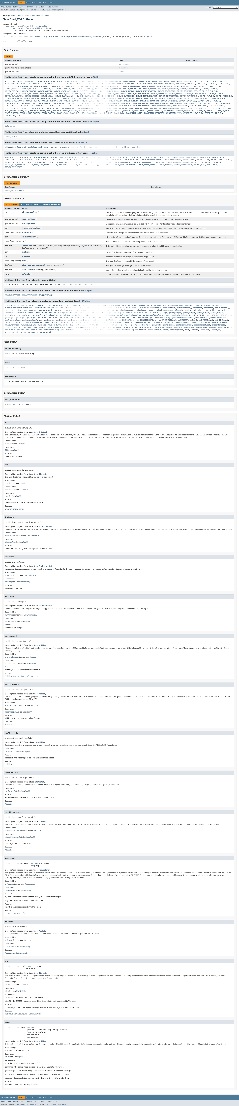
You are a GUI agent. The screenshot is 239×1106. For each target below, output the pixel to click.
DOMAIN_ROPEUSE (109, 98)
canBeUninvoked (35, 147)
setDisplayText (146, 327)
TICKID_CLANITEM (130, 160)
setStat (20, 330)
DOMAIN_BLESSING (214, 86)
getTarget (9, 318)
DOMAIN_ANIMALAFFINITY (110, 86)
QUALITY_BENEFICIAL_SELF (126, 111)
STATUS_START (55, 160)
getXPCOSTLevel (206, 320)
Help (51, 3)
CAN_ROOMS (201, 84)
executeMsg (100, 313)
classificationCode (31, 228)
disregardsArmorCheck (68, 313)
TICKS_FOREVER (48, 113)
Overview (5, 3)
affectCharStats (175, 305)
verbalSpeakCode (44, 332)
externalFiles (140, 313)
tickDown (125, 147)
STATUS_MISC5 (164, 157)
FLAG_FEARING (190, 103)
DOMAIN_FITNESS (99, 94)
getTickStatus (200, 318)
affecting (189, 305)
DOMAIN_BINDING (198, 86)
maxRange (26, 252)
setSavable (10, 330)
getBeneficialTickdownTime (45, 315)
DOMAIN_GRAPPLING (159, 94)
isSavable (157, 322)
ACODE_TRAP (10, 84)
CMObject (14, 36)
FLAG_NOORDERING (180, 106)
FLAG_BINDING (58, 103)
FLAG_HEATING (11, 106)
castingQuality (83, 310)
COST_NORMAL (223, 84)
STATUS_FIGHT (95, 157)
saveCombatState (82, 327)
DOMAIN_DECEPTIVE (80, 91)
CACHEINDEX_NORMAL (114, 84)
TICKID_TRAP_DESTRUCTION (205, 165)
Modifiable (60, 36)
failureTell (154, 313)
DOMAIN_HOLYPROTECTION (195, 94)
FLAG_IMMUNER (36, 106)
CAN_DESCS (158, 84)
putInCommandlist (13, 327)
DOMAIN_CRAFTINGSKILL (190, 89)
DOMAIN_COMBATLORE (95, 89)
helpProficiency (12, 322)
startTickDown (154, 330)
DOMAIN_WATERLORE (169, 101)
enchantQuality (29, 237)
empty (46, 147)
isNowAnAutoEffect (142, 322)
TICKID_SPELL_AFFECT (146, 165)
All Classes (53, 7)
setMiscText (201, 327)
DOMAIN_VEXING (115, 101)
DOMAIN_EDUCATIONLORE (187, 91)
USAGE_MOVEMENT (105, 113)
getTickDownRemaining (160, 318)
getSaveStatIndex (200, 315)
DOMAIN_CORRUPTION (151, 89)
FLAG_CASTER (71, 103)
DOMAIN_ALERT (58, 86)
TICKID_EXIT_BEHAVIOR (221, 160)
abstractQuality (29, 212)
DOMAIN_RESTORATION (72, 98)
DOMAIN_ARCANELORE (131, 86)
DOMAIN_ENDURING (12, 94)
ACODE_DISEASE (71, 81)
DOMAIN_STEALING (200, 98)
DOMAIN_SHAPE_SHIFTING (146, 98)
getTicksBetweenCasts (182, 318)
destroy (52, 313)
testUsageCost (176, 330)
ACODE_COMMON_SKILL (27, 81)
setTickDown (31, 330)
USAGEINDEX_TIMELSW (213, 113)
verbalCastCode (12, 332)
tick (24, 270)
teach (165, 330)
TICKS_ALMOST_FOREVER (30, 113)
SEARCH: (209, 7)
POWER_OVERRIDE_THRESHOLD (75, 111)
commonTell (209, 310)
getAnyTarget (175, 313)
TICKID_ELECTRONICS (172, 160)
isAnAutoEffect (67, 147)
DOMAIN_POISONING (224, 96)
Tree (28, 3)
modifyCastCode (61, 325)
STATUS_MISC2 (122, 157)
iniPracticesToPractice (62, 322)
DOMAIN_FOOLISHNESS (117, 94)
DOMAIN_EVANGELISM (48, 94)
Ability (5, 36)
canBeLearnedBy (222, 308)
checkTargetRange (165, 310)
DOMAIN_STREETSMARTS (14, 101)
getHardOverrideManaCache (83, 315)
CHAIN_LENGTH (11, 136)
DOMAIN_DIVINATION (166, 91)
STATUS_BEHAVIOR (41, 157)
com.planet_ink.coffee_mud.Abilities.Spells (30, 16)
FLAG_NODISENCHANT (141, 106)
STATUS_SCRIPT (40, 160)
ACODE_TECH (200, 81)
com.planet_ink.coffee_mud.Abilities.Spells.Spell (31, 28)
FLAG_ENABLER (176, 103)
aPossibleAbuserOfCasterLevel (19, 308)
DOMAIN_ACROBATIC (42, 86)
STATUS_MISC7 (192, 157)
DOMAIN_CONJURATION (132, 89)
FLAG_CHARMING (96, 103)
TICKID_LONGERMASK (121, 162)
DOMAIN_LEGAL (47, 96)
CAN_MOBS (191, 84)
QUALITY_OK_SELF (221, 111)
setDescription (130, 327)
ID (23, 241)
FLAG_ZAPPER (10, 111)
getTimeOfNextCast (217, 318)
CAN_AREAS (147, 84)
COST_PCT (9, 86)
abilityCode (10, 305)
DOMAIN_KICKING (32, 96)
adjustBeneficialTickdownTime (67, 305)
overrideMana (94, 325)
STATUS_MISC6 (178, 157)
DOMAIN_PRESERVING (13, 98)
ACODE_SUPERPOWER (185, 81)
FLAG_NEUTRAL (125, 106)
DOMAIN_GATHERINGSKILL (138, 94)
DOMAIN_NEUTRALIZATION (146, 96)
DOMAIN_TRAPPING (71, 101)
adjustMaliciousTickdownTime (135, 305)
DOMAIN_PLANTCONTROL (168, 96)
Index (45, 3)
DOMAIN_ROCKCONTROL (91, 98)
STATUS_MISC (108, 157)
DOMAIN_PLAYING (207, 96)
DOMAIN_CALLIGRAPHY (53, 89)
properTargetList (202, 325)
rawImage (27, 327)
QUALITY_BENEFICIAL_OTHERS (101, 111)
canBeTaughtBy (29, 310)
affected (9, 147)
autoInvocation (67, 308)
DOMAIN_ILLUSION (215, 94)
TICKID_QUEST (197, 162)
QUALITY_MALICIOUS (184, 111)
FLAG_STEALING (51, 108)
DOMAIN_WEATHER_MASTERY (209, 101)
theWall (122, 72)
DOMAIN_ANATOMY (91, 86)
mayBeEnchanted (12, 325)
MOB (30, 246)
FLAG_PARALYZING (216, 106)
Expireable (49, 36)
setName (212, 327)
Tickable (97, 36)
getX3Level (73, 320)
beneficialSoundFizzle (103, 308)
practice (125, 325)
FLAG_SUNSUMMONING (84, 108)
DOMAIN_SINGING (184, 98)
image (46, 322)
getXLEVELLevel (110, 320)
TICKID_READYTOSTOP (214, 162)
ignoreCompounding (33, 322)
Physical (85, 246)
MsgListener (71, 36)
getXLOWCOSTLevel (127, 320)
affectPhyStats (203, 305)
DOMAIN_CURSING (29, 91)
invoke (25, 246)
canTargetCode (28, 224)
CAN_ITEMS (180, 84)
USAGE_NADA (119, 113)
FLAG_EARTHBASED (140, 103)
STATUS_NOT (205, 157)
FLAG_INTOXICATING (52, 106)
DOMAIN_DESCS (113, 91)
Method (33, 10)
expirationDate (125, 313)
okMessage (26, 265)
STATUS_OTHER (218, 157)
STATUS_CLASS (57, 157)
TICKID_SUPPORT (165, 165)
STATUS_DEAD (70, 157)
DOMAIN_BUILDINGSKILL (32, 89)
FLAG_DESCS (126, 103)
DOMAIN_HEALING (176, 94)
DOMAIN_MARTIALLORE (64, 96)
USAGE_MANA (91, 113)
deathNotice (124, 68)
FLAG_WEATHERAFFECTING (221, 108)
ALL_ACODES (22, 84)
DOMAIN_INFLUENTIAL (14, 96)
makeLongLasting (182, 322)
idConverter (10, 126)
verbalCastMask (28, 332)
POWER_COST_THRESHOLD (28, 111)
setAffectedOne (114, 327)
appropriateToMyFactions (46, 308)
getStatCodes (225, 315)
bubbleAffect (169, 308)
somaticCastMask (122, 330)
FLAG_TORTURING (120, 108)
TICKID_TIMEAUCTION (183, 165)
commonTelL (221, 310)
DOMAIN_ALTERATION (74, 86)
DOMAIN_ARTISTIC (181, 86)
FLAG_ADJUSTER (11, 103)
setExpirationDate (163, 327)
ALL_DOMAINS (34, 84)
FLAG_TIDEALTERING (102, 108)
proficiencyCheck (184, 325)
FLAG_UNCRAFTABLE (171, 108)
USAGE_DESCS (62, 113)
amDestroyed (20, 147)
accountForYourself (27, 305)
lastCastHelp (82, 147)
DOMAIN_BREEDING (12, 89)
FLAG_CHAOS (84, 103)
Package (13, 3)
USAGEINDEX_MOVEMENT (192, 113)
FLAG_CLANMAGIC (112, 103)
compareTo (21, 313)
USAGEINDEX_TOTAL (13, 116)
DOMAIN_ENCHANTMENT (208, 91)
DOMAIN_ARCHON (148, 86)
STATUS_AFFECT (11, 157)
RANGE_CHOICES (11, 113)
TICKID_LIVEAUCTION (102, 162)
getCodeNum (65, 315)
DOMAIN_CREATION (209, 89)
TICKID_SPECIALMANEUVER (124, 165)
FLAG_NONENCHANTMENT (161, 106)
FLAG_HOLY (23, 106)
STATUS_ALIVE (26, 157)
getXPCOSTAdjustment (187, 320)
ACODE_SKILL (144, 81)
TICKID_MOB (159, 162)
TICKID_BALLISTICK (99, 160)
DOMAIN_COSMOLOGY (170, 89)
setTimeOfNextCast (69, 330)
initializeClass (82, 322)
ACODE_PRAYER (115, 81)
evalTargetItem (86, 313)
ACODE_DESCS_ (57, 81)
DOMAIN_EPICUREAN (30, 94)
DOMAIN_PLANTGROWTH (189, 96)
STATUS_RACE (10, 160)
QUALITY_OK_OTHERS (203, 111)
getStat (213, 315)
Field (18, 10)
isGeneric (127, 322)
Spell (12, 44)
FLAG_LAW (67, 106)
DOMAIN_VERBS (101, 101)
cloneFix (179, 310)
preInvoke (156, 325)
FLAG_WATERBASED (201, 108)
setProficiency (225, 327)
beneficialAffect (83, 308)
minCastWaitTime (28, 325)
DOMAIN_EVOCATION (82, 94)
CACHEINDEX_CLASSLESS (52, 84)
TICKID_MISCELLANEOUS (142, 162)
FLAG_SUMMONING (67, 108)
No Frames (39, 7)
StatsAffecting (85, 36)
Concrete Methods (51, 205)
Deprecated (36, 3)
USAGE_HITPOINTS (77, 113)
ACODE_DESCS (43, 81)
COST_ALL (212, 84)
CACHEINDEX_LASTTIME (95, 84)
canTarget (58, 310)
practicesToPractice (140, 325)
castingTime (112, 310)
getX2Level (61, 320)
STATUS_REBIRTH (25, 160)
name (24, 261)
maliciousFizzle (219, 322)
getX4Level (85, 320)
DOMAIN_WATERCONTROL (149, 101)
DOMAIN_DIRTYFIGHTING (146, 91)
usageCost (204, 330)
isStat (167, 322)
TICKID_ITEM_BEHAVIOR (35, 162)
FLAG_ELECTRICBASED (159, 103)
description (41, 313)
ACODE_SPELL (169, 81)
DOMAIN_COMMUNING (113, 89)
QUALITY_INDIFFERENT (164, 111)
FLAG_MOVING (111, 106)
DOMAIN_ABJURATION (23, 86)
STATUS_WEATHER (70, 160)
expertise (111, 313)
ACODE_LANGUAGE (86, 81)
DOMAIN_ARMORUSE (164, 86)
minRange (26, 256)
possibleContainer (110, 325)
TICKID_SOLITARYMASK (80, 165)
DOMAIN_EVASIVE (66, 94)
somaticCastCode (105, 330)
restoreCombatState (56, 327)
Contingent (24, 36)
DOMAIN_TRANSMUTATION (52, 101)
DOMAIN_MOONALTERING (84, 96)
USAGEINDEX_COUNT (134, 113)
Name (72, 325)
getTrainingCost (12, 320)
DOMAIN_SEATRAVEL (126, 98)
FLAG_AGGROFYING (27, 103)
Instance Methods (29, 205)
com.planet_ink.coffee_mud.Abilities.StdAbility (26, 26)
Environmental (36, 36)
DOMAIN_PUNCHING (31, 98)
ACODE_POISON (101, 81)
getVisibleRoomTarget (32, 320)
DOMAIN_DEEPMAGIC (97, 91)
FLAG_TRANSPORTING (152, 108)
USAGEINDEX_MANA (173, 113)
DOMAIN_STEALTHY (217, 98)
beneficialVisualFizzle (127, 308)
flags (164, 313)
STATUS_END (83, 157)
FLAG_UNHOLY (186, 108)
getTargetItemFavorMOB (92, 318)
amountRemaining (126, 64)
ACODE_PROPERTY (130, 81)
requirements (39, 327)
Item (17, 72)
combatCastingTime (193, 310)
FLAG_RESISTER (36, 108)
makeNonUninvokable (201, 322)
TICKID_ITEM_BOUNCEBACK (58, 162)
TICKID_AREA (84, 160)
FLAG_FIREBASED (205, 103)
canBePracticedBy (13, 310)
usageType (215, 330)
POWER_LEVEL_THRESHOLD (50, 111)
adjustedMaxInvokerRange (108, 305)
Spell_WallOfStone (13, 191)
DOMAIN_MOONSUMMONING (105, 96)
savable (115, 147)
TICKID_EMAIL (189, 160)
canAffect (197, 308)
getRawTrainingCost (181, 315)
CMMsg (56, 265)
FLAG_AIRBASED (43, 103)
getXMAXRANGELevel (167, 320)
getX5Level (96, 320)
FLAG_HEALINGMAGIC (222, 103)
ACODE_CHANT (10, 81)
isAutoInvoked (114, 322)
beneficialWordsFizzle (150, 308)
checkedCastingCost (146, 310)
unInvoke (26, 274)
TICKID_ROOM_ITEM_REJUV (38, 165)
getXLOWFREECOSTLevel (147, 320)
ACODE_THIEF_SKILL (215, 81)
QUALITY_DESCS (146, 111)
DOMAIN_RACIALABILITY (51, 98)
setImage (178, 327)
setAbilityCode (98, 327)
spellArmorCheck (29, 295)
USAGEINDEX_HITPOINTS (154, 113)
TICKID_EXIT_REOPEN (14, 162)
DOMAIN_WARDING (131, 101)
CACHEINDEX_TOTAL (133, 84)
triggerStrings (46, 295)
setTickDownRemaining (49, 330)
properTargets (218, 325)
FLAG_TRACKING (135, 108)
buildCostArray (184, 308)
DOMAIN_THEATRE (33, 101)
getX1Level (49, 320)
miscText (93, 147)
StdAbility (81, 142)
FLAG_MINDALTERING (81, 106)
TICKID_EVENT (203, 160)
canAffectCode (28, 219)
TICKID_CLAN (115, 160)
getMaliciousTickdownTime (129, 315)
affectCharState (158, 305)
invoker (54, 147)
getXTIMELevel (221, 320)
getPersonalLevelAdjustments (156, 315)
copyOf (31, 313)
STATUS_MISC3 (136, 157)
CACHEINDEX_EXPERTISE (74, 84)
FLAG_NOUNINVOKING (198, 106)
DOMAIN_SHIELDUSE (167, 98)
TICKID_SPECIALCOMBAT (101, 165)
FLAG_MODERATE (97, 106)
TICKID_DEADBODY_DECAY (150, 160)
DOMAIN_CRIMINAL (12, 91)
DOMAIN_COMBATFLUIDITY (74, 89)
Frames (30, 7)
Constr (25, 10)
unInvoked (135, 147)
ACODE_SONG (157, 81)
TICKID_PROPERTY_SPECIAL (177, 162)
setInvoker (189, 327)
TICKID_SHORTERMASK (60, 165)
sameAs (70, 327)
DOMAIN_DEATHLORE (62, 91)
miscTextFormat (45, 325)
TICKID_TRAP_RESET (13, 167)
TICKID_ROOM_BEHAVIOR (15, 165)
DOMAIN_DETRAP (127, 91)
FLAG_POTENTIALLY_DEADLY (16, 108)
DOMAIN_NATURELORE (125, 96)
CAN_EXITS (169, 84)
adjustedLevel (89, 305)
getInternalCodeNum (106, 315)
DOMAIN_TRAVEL (87, 101)
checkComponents (127, 310)
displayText (27, 232)
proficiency (104, 147)
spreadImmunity (139, 330)
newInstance (81, 325)
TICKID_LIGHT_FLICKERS (81, 162)
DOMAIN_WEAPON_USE (187, 101)
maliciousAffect (12, 295)
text (187, 330)
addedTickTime (44, 305)
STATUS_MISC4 (150, 157)
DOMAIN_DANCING (45, 91)
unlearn (194, 330)
